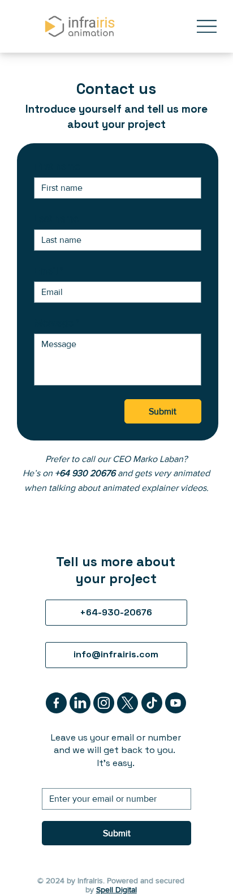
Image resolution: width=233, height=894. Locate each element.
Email (48, 270)
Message (56, 322)
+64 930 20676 (85, 473)
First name (57, 166)
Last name (56, 218)
